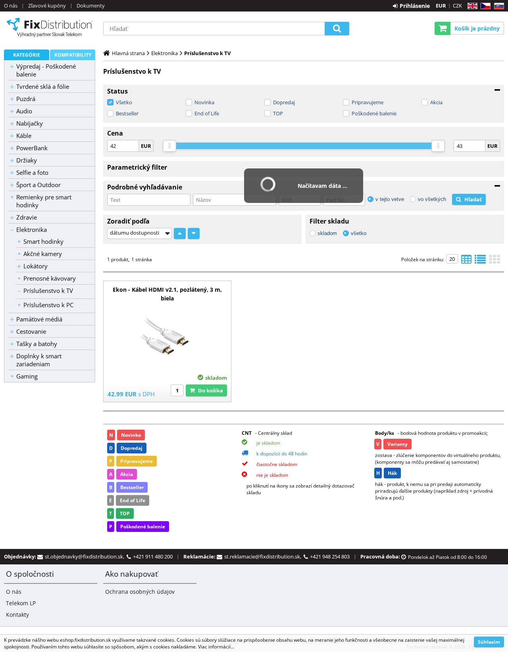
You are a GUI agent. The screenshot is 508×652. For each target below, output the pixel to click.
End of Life (206, 113)
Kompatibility (72, 55)
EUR (441, 5)
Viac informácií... (216, 646)
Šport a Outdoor (38, 185)
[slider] (169, 146)
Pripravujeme (367, 102)
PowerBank (32, 148)
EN (471, 6)
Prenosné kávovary (49, 278)
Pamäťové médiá (39, 319)
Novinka (204, 102)
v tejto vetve (389, 199)
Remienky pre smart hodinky (43, 201)
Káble (23, 136)
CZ (484, 6)
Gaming (27, 376)
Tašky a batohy (36, 344)
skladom (327, 233)
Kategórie (26, 55)
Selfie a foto (32, 172)
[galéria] (494, 261)
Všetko (124, 102)
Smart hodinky (43, 241)
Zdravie (26, 217)
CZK (457, 5)
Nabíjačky (29, 123)
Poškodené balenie (374, 113)
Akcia (436, 102)
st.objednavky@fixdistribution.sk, (86, 556)
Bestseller (127, 113)
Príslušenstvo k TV (48, 290)
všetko (358, 233)
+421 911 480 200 (153, 556)
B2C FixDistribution (49, 27)
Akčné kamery (42, 254)
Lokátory (35, 266)
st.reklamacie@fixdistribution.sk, (264, 556)
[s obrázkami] (480, 261)
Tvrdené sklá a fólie (42, 86)
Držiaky (26, 160)
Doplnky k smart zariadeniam (39, 360)
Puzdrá (25, 99)
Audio (24, 111)
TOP (278, 113)
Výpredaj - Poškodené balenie (46, 70)
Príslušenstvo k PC (48, 305)
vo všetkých (432, 199)
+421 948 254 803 (330, 556)
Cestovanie (31, 331)
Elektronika (31, 229)
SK (497, 6)
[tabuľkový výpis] (466, 261)
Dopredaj (284, 102)
